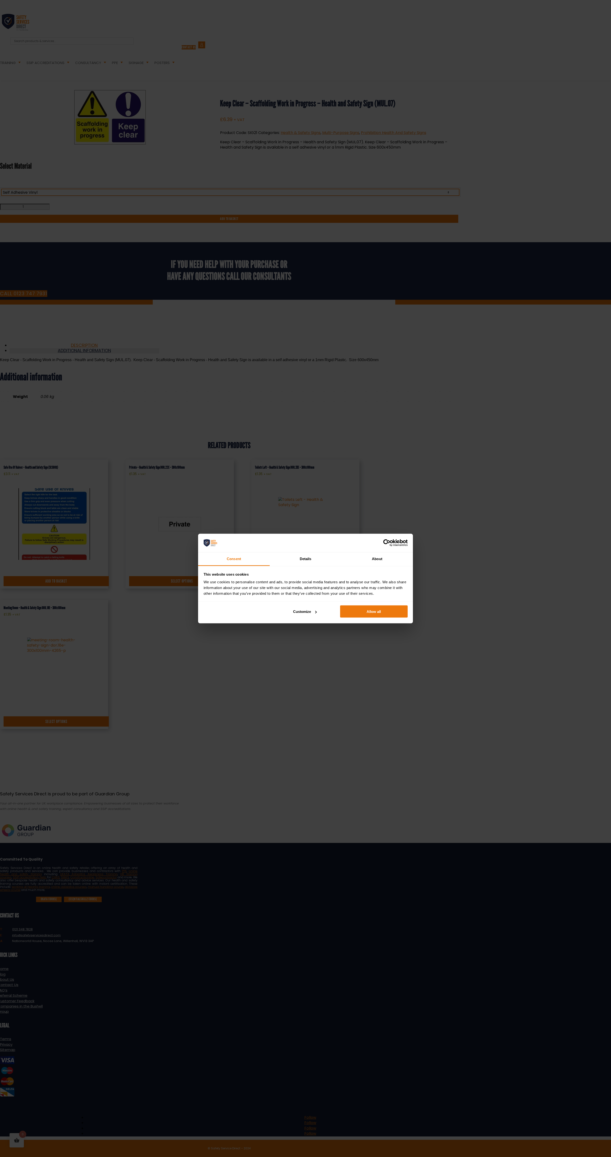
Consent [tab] (234, 559)
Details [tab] (305, 559)
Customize (302, 612)
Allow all (374, 612)
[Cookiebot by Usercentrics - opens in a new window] (387, 542)
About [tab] (377, 559)
